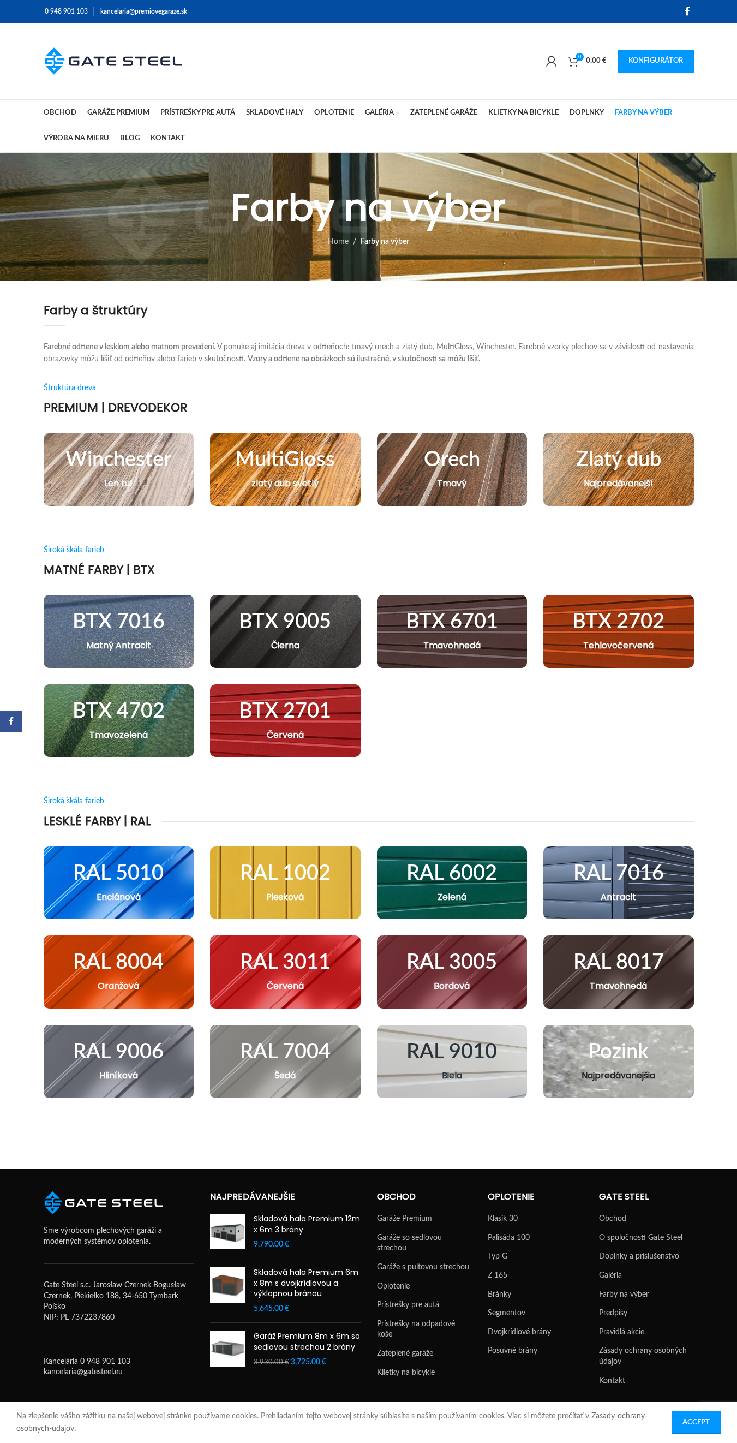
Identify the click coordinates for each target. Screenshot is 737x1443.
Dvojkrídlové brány (519, 1332)
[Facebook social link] (687, 11)
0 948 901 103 (66, 11)
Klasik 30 (503, 1219)
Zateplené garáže (405, 1353)
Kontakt (612, 1381)
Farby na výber (624, 1294)
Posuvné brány (512, 1351)
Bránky (499, 1294)
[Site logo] (113, 61)
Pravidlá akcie (621, 1332)
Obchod (612, 1219)
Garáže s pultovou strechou (423, 1267)
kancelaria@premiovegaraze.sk (143, 11)
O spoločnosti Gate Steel (640, 1238)
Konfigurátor (655, 60)
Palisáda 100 (509, 1238)
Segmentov (506, 1313)
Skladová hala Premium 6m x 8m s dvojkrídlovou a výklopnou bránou (306, 1283)
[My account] (551, 61)
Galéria (610, 1275)
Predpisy (613, 1313)
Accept (696, 1422)
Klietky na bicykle (406, 1372)
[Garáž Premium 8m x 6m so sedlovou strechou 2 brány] (227, 1349)
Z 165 (497, 1275)
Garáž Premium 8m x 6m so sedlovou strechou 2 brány (307, 1341)
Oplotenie (393, 1286)
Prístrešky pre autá (408, 1305)
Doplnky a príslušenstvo (639, 1256)
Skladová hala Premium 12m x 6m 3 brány (307, 1224)
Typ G (497, 1256)
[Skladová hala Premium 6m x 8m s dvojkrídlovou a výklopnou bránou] (227, 1290)
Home (338, 242)
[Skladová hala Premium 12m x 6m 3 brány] (227, 1232)
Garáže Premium (404, 1219)
